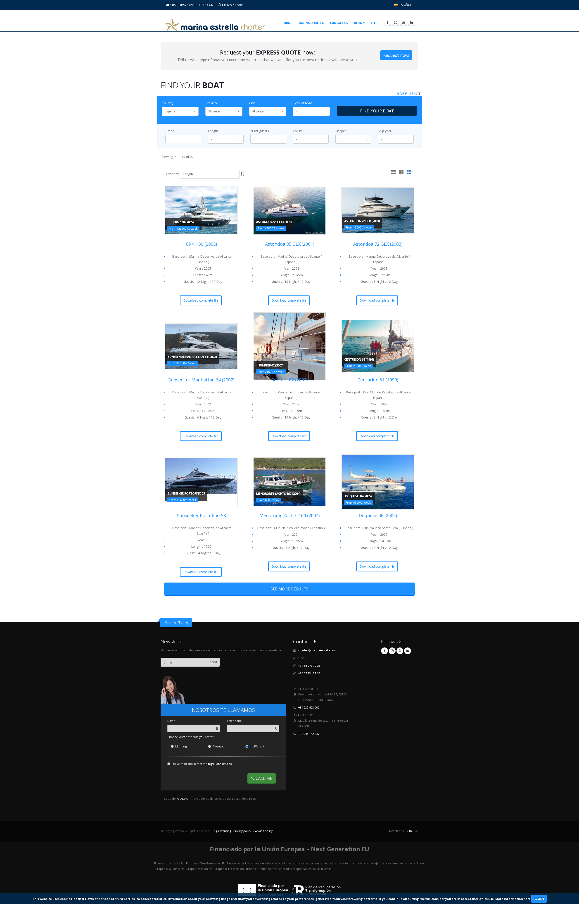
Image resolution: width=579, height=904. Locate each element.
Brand (169, 131)
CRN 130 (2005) (201, 244)
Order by (172, 174)
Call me (263, 778)
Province (211, 103)
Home (288, 23)
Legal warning (222, 831)
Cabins (298, 131)
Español (406, 5)
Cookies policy (263, 831)
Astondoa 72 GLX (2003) (377, 244)
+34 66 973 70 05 (309, 666)
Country (167, 103)
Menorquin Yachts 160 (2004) (289, 515)
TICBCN (413, 831)
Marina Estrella (311, 23)
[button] (180, 111)
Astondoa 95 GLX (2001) (289, 244)
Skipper (340, 131)
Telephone (234, 721)
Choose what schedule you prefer (190, 737)
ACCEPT (539, 899)
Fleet (375, 23)
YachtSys (182, 799)
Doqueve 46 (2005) (378, 515)
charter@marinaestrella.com (317, 650)
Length (213, 131)
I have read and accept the (202, 764)
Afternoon (219, 746)
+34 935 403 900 (308, 707)
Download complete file (200, 300)
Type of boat (302, 103)
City (252, 103)
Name (171, 721)
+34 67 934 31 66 (309, 673)
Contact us (339, 23)
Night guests (259, 131)
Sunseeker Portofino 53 (201, 515)
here (527, 899)
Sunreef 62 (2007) (289, 380)
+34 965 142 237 (308, 734)
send (213, 662)
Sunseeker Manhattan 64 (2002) (201, 380)
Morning (181, 746)
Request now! (396, 55)
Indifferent (257, 746)
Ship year (384, 131)
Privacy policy (242, 831)
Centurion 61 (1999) (378, 380)
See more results (289, 589)
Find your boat (377, 111)
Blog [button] (358, 23)
